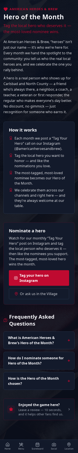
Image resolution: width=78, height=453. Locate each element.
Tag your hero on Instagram (34, 278)
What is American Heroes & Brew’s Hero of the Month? (39, 340)
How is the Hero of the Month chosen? (39, 381)
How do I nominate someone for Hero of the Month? (39, 361)
